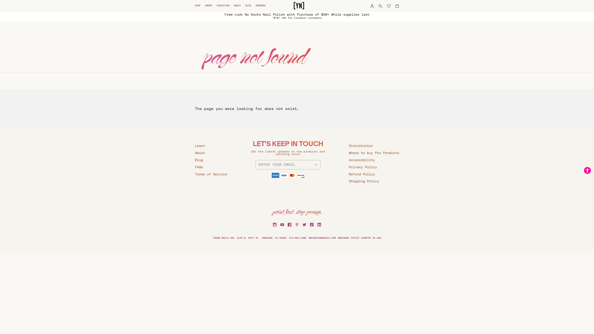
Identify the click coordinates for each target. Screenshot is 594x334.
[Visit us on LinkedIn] (319, 224)
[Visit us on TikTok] (312, 224)
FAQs (199, 167)
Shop (197, 5)
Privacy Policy (363, 167)
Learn (200, 146)
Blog (248, 5)
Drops (208, 5)
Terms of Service (211, 174)
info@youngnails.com (322, 238)
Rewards (260, 5)
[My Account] (372, 5)
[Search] (380, 5)
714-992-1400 (297, 238)
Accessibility (362, 160)
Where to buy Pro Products (374, 153)
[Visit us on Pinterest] (297, 224)
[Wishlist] (389, 6)
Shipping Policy (364, 181)
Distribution (361, 146)
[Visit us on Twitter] (304, 224)
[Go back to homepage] (299, 5)
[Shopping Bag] (397, 5)
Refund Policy (362, 174)
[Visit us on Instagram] (275, 224)
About (237, 5)
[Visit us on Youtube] (282, 224)
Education (223, 5)
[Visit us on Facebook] (289, 224)
